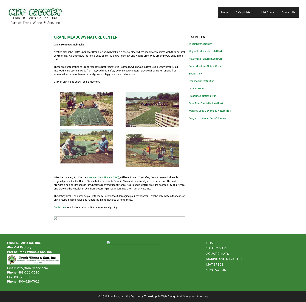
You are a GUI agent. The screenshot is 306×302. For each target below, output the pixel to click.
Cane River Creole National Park (206, 103)
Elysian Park (195, 73)
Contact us (60, 207)
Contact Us (288, 12)
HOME (210, 243)
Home (225, 12)
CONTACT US (216, 270)
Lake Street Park (198, 88)
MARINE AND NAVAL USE (224, 259)
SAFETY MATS (216, 248)
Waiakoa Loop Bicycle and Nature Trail (210, 110)
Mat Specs (267, 12)
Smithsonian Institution (201, 81)
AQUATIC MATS (217, 253)
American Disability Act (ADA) (103, 177)
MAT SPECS (214, 264)
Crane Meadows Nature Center (205, 66)
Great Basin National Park (203, 95)
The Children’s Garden (200, 43)
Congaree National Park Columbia (207, 118)
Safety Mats (243, 12)
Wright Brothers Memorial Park (205, 51)
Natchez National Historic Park (205, 58)
